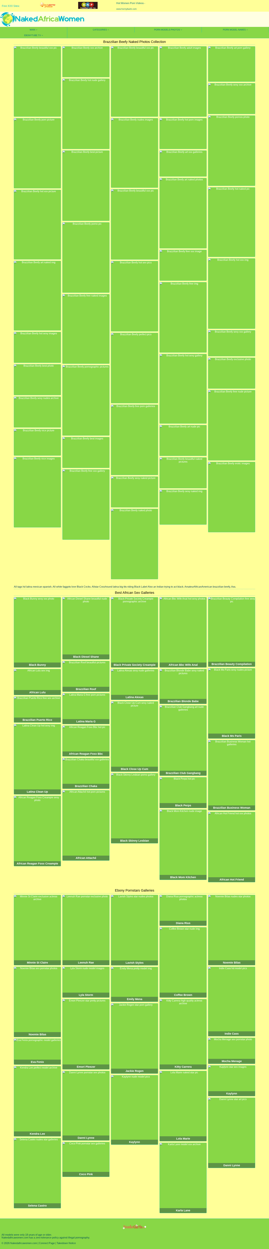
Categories (100, 29)
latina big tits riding (123, 586)
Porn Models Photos (167, 29)
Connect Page (47, 1243)
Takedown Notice (66, 1243)
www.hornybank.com (126, 9)
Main (32, 29)
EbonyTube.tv (32, 35)
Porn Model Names (234, 29)
